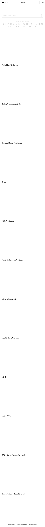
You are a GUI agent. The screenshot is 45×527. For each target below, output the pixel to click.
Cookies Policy (33, 524)
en (42, 2)
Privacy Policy (11, 524)
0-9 (4, 24)
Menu (7, 2)
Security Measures (22, 524)
